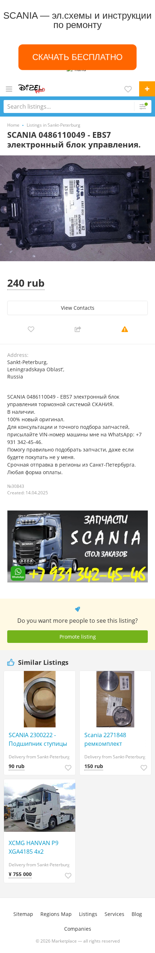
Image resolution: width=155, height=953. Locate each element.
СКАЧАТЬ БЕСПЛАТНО (77, 57)
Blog (137, 914)
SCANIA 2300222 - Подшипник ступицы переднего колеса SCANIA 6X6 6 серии (38, 739)
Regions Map (56, 914)
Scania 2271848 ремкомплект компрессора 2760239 (115, 739)
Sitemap (23, 914)
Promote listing (77, 636)
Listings (88, 914)
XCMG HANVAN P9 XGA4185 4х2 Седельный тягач (33, 847)
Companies (77, 928)
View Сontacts (77, 307)
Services (114, 914)
